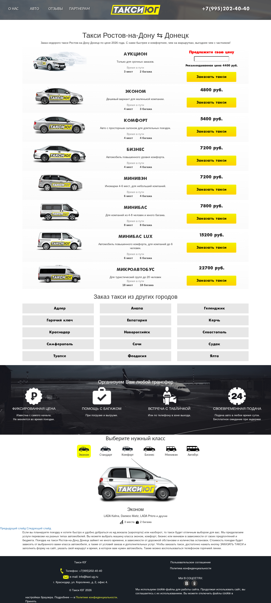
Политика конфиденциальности (190, 568)
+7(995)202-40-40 (226, 9)
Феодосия (137, 356)
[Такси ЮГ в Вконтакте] (187, 583)
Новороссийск (137, 332)
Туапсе (59, 356)
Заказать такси (211, 77)
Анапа (137, 308)
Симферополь (60, 344)
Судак (214, 344)
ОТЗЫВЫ (55, 9)
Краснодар (59, 332)
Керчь (214, 320)
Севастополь (214, 332)
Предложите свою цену (211, 52)
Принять (30, 601)
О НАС (13, 9)
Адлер (60, 308)
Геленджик (214, 308)
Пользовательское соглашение (190, 562)
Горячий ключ (60, 320)
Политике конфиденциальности (96, 597)
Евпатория (137, 320)
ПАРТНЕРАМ (79, 9)
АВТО (34, 9)
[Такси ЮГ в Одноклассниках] (194, 583)
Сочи (137, 344)
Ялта (214, 356)
